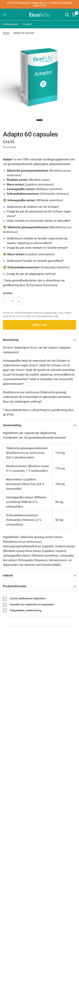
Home (6, 33)
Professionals (10, 24)
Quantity (7, 293)
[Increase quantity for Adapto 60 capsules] (19, 301)
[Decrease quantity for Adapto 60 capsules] (6, 301)
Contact (27, 24)
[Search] (67, 15)
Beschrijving (11, 340)
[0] (73, 15)
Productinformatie (14, 586)
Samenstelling (12, 425)
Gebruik (8, 575)
